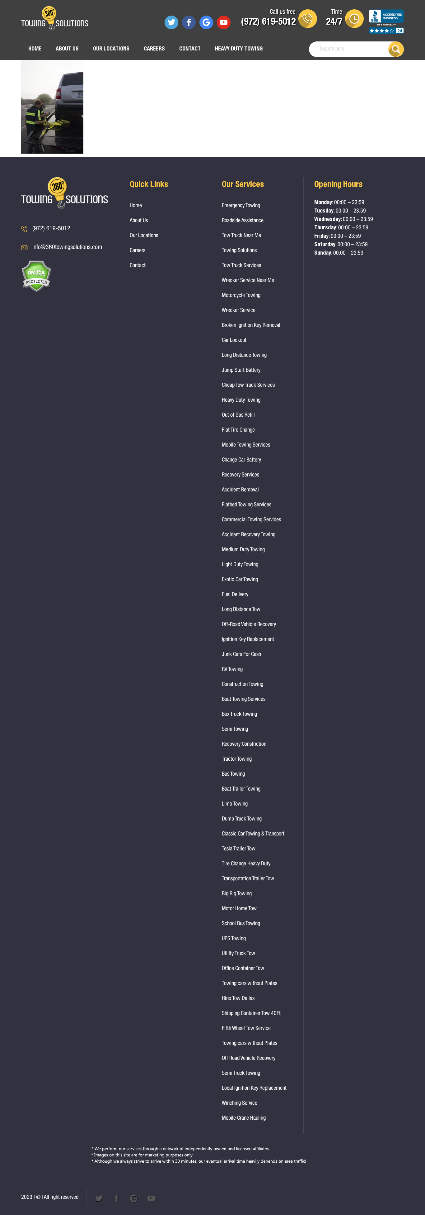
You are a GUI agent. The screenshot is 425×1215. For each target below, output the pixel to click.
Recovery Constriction (244, 744)
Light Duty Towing (240, 565)
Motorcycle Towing (241, 296)
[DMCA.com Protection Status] (36, 291)
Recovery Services (240, 475)
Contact (190, 49)
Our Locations (111, 49)
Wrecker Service (238, 310)
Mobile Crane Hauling (244, 1118)
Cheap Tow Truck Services (248, 385)
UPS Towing (234, 939)
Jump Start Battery (241, 370)
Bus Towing (233, 774)
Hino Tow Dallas (238, 999)
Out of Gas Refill (238, 415)
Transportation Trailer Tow (248, 879)
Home (34, 49)
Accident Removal (240, 490)
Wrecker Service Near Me (248, 281)
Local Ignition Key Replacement (254, 1088)
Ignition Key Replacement (248, 640)
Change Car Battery (241, 460)
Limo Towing (235, 804)
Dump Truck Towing (242, 819)
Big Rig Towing (237, 894)
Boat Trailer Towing (241, 789)
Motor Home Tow (239, 909)
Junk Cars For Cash (241, 655)
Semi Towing (235, 729)
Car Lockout (234, 340)
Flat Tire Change (238, 430)
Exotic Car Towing (240, 580)
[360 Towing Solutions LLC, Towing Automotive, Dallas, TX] (386, 24)
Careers (154, 49)
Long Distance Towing (244, 355)
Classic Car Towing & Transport (253, 834)
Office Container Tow (243, 969)
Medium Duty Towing (243, 550)
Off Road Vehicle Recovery (248, 1058)
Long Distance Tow (241, 610)
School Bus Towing (241, 924)
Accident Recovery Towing (248, 535)
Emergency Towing (241, 206)
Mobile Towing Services (246, 445)
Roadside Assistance (243, 221)
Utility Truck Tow (238, 954)
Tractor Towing (237, 759)
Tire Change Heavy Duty (246, 864)
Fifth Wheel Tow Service (246, 1028)
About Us (67, 49)
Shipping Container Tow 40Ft (251, 1013)
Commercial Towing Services (251, 520)
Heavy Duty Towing (239, 49)
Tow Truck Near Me (241, 236)
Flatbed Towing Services (246, 505)
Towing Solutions (239, 251)
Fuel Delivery (235, 595)
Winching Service (239, 1103)
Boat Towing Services (243, 699)
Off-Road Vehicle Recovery (249, 625)
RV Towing (232, 669)
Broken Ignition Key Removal (251, 325)
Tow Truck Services (241, 266)
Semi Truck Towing (241, 1073)
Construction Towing (242, 684)
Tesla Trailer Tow (238, 849)
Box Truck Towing (239, 714)
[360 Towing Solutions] (54, 19)
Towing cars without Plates (249, 984)
